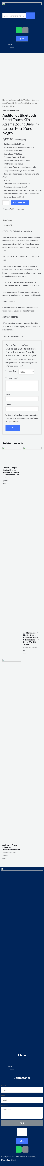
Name (8, 395)
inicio (10, 44)
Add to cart (20, 202)
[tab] (22, 220)
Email (8, 405)
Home (4, 100)
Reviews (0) (7, 225)
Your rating (11, 371)
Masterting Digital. (8, 1160)
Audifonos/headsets (15, 100)
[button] (22, 1132)
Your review (12, 378)
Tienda (11, 48)
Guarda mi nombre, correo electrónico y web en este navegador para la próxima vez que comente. (22, 418)
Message (5, 1106)
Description (7, 220)
